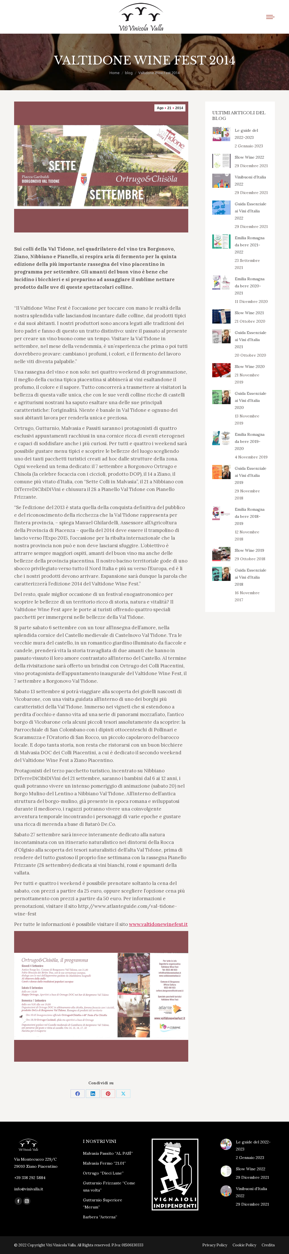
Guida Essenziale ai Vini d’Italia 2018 (250, 577)
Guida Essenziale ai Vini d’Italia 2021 (250, 339)
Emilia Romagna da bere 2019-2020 (249, 441)
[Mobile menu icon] (270, 17)
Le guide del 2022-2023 (246, 134)
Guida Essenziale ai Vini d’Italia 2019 (250, 475)
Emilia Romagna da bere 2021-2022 (249, 245)
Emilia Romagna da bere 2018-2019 (249, 516)
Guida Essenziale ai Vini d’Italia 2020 (250, 400)
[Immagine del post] (221, 134)
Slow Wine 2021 (249, 312)
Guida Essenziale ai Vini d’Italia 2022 (250, 211)
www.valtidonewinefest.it (158, 924)
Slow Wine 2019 (249, 550)
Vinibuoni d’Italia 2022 (250, 180)
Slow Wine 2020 (250, 366)
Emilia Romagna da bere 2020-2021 (249, 286)
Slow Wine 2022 (249, 157)
